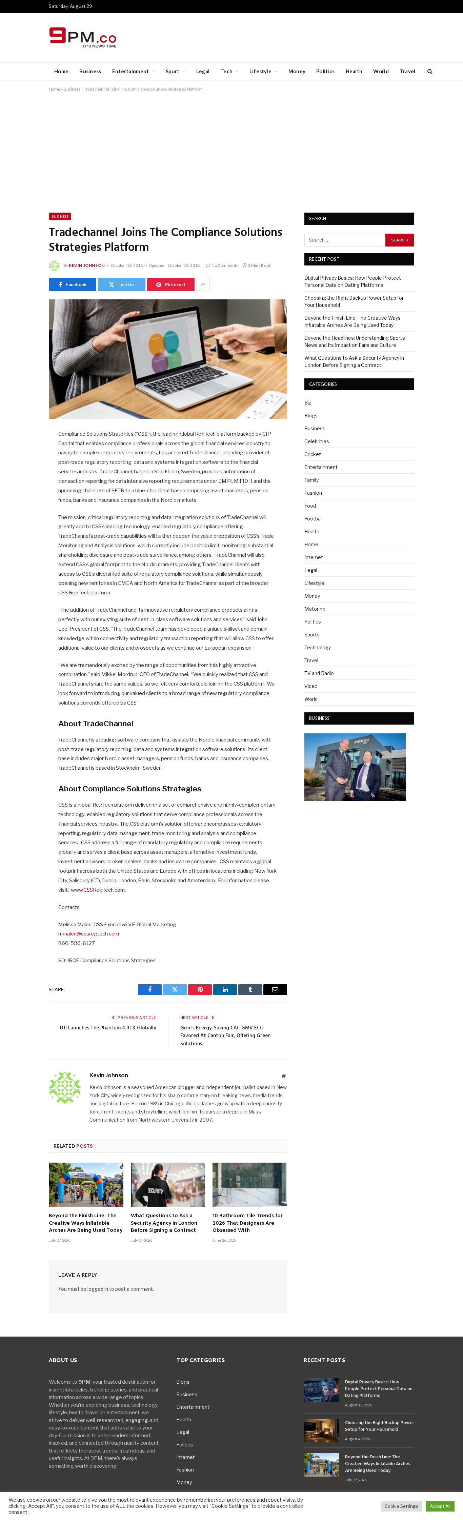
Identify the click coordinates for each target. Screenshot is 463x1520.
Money (297, 71)
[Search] (429, 71)
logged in (97, 1289)
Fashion (313, 493)
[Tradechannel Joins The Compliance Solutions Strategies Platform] (168, 359)
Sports (312, 634)
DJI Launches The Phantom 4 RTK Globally (108, 1028)
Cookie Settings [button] (401, 1506)
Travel (408, 71)
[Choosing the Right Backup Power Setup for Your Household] (321, 1430)
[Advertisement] (231, 150)
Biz (307, 403)
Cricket (312, 454)
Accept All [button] (440, 1506)
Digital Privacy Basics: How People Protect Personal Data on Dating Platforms (378, 1389)
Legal (203, 71)
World (381, 71)
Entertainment (130, 71)
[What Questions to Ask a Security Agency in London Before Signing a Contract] (168, 1185)
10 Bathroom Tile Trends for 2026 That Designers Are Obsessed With (248, 1223)
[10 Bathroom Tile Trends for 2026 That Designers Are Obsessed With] (250, 1185)
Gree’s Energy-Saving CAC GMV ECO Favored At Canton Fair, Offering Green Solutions (225, 1036)
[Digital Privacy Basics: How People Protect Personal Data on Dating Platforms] (321, 1390)
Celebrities (316, 441)
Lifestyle (260, 71)
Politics (325, 71)
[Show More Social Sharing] (203, 284)
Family (311, 480)
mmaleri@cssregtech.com (88, 934)
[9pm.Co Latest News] (83, 37)
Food (310, 506)
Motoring (314, 609)
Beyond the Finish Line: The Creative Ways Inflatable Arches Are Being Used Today (85, 1223)
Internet (313, 557)
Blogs (311, 415)
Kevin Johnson (87, 265)
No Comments (225, 265)
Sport (173, 71)
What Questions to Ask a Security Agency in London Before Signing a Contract (164, 1223)
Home (61, 71)
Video (311, 686)
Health (354, 71)
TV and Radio (319, 673)
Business (90, 71)
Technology (317, 647)
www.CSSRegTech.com (98, 890)
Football (313, 518)
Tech (226, 71)
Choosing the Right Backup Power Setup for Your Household (379, 1426)
